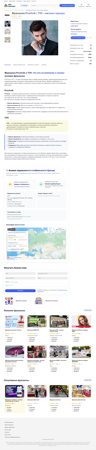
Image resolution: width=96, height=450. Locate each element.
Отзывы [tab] (44, 64)
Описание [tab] (7, 64)
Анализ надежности (19, 64)
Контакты (33, 1)
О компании (19, 1)
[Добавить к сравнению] (90, 37)
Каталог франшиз (9, 422)
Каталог (6, 1)
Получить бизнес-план (78, 37)
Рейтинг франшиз (9, 424)
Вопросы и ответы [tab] (33, 64)
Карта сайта (8, 434)
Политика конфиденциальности (12, 437)
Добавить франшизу (10, 427)
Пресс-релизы (26, 1)
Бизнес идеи (12, 1)
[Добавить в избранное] (88, 37)
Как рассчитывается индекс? (22, 186)
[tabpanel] (36, 114)
